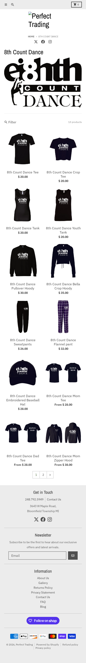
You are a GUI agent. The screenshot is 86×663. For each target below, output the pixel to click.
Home (31, 36)
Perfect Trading (24, 644)
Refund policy (70, 644)
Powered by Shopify (47, 644)
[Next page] (50, 474)
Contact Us (54, 499)
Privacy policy (43, 647)
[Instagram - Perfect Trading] (50, 41)
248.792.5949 (34, 499)
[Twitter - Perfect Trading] (36, 41)
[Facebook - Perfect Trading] (43, 41)
